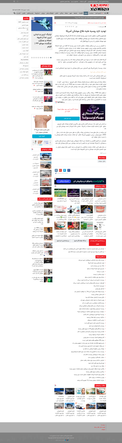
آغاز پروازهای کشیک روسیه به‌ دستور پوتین (93, 337)
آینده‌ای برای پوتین (99, 289)
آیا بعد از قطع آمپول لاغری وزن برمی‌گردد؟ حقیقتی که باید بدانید (38, 271)
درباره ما (103, 425)
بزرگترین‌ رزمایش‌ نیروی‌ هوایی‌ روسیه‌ (95, 372)
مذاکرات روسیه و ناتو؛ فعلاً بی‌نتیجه (95, 317)
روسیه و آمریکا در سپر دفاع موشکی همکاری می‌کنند (91, 306)
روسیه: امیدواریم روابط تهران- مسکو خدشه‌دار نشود (91, 309)
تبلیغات (103, 430)
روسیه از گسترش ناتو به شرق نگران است (94, 323)
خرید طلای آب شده (23, 42)
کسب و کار (17, 13)
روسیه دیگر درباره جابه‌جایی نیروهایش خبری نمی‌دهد (91, 260)
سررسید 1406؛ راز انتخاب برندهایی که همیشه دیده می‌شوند (38, 229)
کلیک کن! (42, 136)
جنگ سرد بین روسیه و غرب (97, 266)
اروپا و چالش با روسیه (98, 274)
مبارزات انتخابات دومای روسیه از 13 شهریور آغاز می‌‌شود (90, 380)
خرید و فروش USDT (23, 22)
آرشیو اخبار (98, 13)
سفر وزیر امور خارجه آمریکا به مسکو (95, 269)
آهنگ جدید (25, 51)
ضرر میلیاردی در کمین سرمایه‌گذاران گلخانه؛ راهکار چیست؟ (37, 212)
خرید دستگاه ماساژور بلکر (23, 29)
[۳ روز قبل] (48, 272)
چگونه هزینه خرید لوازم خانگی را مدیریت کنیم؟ (37, 236)
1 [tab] (50, 57)
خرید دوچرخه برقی (24, 54)
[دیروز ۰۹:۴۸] (48, 261)
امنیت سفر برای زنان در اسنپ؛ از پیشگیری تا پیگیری (37, 279)
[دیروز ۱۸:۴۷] (48, 99)
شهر (71, 13)
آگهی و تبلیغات (83, 1)
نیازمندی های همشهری (93, 1)
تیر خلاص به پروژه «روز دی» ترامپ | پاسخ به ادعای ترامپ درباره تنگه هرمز (86, 252)
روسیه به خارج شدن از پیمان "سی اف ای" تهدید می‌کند (90, 280)
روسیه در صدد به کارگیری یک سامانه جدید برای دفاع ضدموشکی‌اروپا (87, 352)
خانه (105, 13)
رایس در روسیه (100, 272)
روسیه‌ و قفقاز (90, 23)
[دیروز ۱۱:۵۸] (48, 245)
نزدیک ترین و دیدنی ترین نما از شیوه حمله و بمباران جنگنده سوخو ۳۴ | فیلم (42, 40)
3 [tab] (46, 57)
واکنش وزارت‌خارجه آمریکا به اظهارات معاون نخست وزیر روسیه (89, 375)
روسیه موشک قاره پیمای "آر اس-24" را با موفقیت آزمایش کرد (89, 292)
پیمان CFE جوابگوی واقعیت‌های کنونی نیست (93, 340)
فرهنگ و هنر (49, 13)
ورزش (43, 13)
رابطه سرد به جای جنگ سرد (97, 366)
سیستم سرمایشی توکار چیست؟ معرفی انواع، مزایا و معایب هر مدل (37, 245)
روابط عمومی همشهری (65, 1)
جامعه (75, 13)
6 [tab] (40, 57)
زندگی (61, 13)
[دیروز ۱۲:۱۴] (48, 72)
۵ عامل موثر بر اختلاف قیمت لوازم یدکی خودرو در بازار (37, 253)
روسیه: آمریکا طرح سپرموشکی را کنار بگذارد (93, 315)
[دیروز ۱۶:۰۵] (48, 205)
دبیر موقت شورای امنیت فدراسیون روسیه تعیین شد (91, 346)
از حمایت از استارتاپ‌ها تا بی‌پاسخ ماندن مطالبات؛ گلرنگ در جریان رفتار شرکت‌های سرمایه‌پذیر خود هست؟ (37, 262)
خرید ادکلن (25, 36)
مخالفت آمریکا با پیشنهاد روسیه (96, 335)
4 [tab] (44, 57)
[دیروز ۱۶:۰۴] (48, 230)
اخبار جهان (97, 23)
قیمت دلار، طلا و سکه (99, 427)
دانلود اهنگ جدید (24, 72)
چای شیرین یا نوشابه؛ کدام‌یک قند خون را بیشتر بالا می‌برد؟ (89, 18)
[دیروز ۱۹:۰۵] (48, 91)
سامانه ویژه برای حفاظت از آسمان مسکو (94, 277)
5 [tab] (42, 57)
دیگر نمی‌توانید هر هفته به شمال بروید (37, 108)
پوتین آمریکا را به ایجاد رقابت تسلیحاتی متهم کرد (92, 300)
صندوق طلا (25, 66)
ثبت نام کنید (67, 118)
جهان (85, 13)
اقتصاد (81, 13)
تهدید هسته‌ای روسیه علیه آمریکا (96, 263)
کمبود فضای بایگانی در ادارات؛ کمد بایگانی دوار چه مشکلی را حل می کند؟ (37, 221)
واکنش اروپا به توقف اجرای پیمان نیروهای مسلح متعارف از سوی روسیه (87, 369)
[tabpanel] (41, 33)
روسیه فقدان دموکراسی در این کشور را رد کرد (93, 303)
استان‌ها (37, 13)
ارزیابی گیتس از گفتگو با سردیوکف (95, 320)
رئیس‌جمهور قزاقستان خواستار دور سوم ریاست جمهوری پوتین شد (88, 343)
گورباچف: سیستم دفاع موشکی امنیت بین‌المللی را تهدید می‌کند (88, 283)
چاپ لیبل (26, 57)
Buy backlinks (24, 60)
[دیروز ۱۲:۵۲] (48, 108)
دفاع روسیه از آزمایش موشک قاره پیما (95, 297)
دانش (56, 13)
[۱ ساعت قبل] (41, 24)
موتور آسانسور (25, 25)
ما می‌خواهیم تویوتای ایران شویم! (38, 90)
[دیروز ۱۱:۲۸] (48, 84)
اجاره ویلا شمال (24, 33)
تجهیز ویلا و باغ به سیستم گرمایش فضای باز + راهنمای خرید (37, 205)
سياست (91, 13)
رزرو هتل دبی (25, 75)
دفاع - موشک (102, 161)
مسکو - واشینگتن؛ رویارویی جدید (96, 357)
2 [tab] (48, 57)
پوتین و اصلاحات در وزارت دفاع (96, 377)
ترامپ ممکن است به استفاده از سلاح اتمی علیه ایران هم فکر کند (38, 99)
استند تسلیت (25, 48)
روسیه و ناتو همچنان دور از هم (96, 326)
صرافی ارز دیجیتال (24, 63)
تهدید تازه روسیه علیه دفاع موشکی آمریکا (86, 31)
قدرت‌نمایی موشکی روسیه (98, 294)
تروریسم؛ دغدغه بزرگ (99, 286)
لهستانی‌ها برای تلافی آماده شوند (96, 363)
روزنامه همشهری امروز (104, 1)
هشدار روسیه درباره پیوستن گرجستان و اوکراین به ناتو (91, 332)
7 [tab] (38, 57)
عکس (23, 13)
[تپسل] (56, 102)
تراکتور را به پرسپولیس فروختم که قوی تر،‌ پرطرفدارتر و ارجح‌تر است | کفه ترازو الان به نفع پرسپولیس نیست (37, 74)
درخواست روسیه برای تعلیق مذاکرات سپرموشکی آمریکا (91, 312)
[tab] (97, 242)
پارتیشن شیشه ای (24, 69)
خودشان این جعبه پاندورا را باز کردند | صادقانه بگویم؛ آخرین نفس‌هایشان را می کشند (83, 249)
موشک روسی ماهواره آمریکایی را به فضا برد (93, 349)
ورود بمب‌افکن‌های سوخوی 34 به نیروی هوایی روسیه (91, 329)
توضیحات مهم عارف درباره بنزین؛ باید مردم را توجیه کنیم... (37, 83)
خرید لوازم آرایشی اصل (22, 39)
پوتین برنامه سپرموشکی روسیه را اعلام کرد (93, 355)
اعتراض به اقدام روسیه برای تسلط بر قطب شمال (92, 360)
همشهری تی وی (74, 1)
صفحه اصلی (103, 23)
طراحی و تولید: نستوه (60, 440)
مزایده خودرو (25, 45)
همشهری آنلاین (98, 7)
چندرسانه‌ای (30, 13)
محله (66, 13)
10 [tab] (32, 57)
